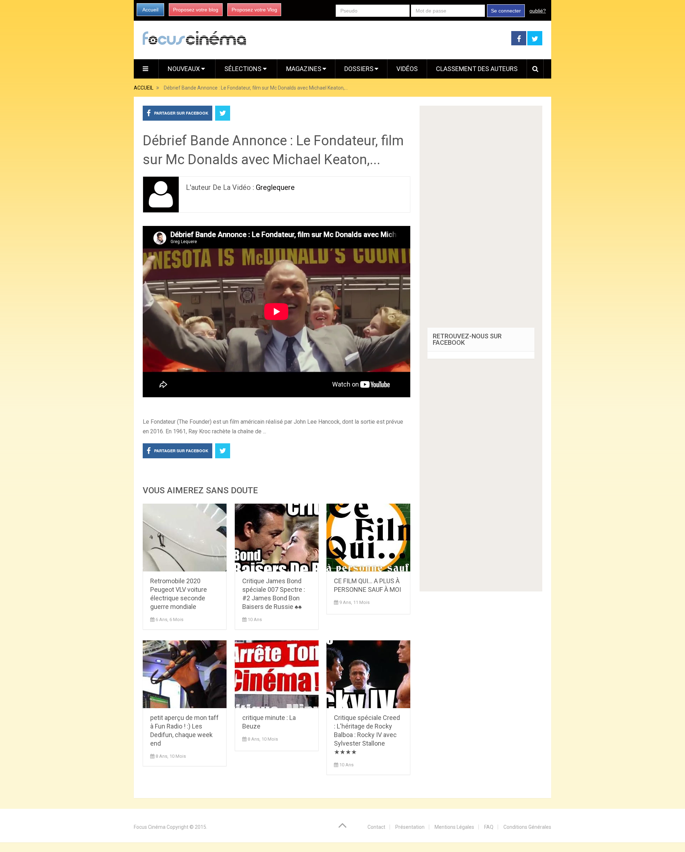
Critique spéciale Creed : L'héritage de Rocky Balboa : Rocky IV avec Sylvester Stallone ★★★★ (367, 735)
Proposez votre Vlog (254, 9)
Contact (376, 827)
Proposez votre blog (195, 9)
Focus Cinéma (150, 827)
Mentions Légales (454, 827)
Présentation (410, 827)
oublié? (537, 11)
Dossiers (359, 68)
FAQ (488, 827)
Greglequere (275, 187)
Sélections (243, 68)
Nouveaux (184, 68)
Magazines (303, 68)
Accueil (150, 9)
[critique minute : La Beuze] (277, 674)
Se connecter (506, 11)
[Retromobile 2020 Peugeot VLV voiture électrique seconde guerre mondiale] (185, 537)
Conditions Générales (527, 827)
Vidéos (407, 68)
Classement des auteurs (477, 68)
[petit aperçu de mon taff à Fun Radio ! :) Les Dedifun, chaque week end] (185, 674)
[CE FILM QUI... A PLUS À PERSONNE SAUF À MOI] (368, 537)
